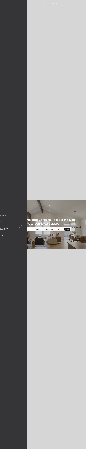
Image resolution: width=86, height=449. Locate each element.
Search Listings (41, 3)
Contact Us (68, 3)
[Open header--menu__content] (82, 3)
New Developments (33, 3)
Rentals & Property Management (53, 3)
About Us (63, 3)
